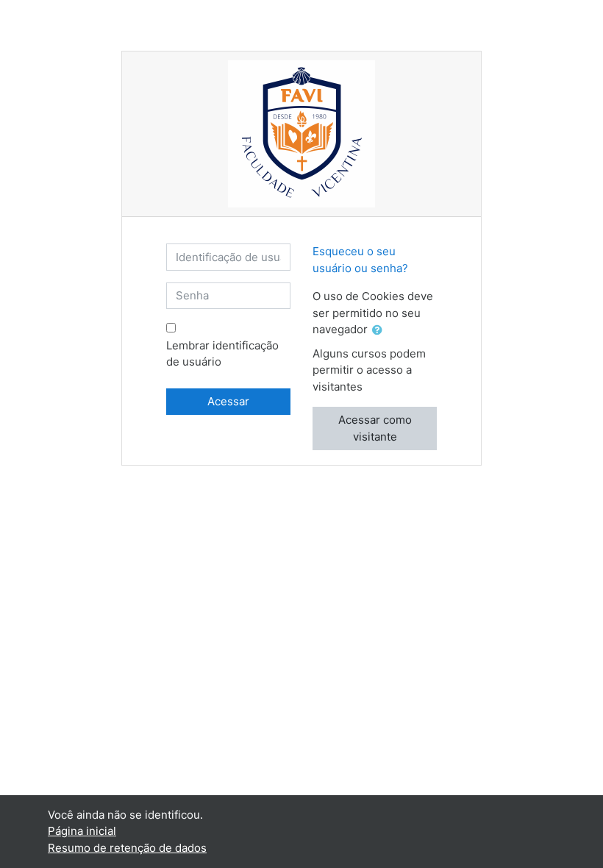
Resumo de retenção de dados (127, 848)
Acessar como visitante (375, 428)
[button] (380, 330)
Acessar (228, 401)
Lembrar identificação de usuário (222, 353)
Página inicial (82, 831)
